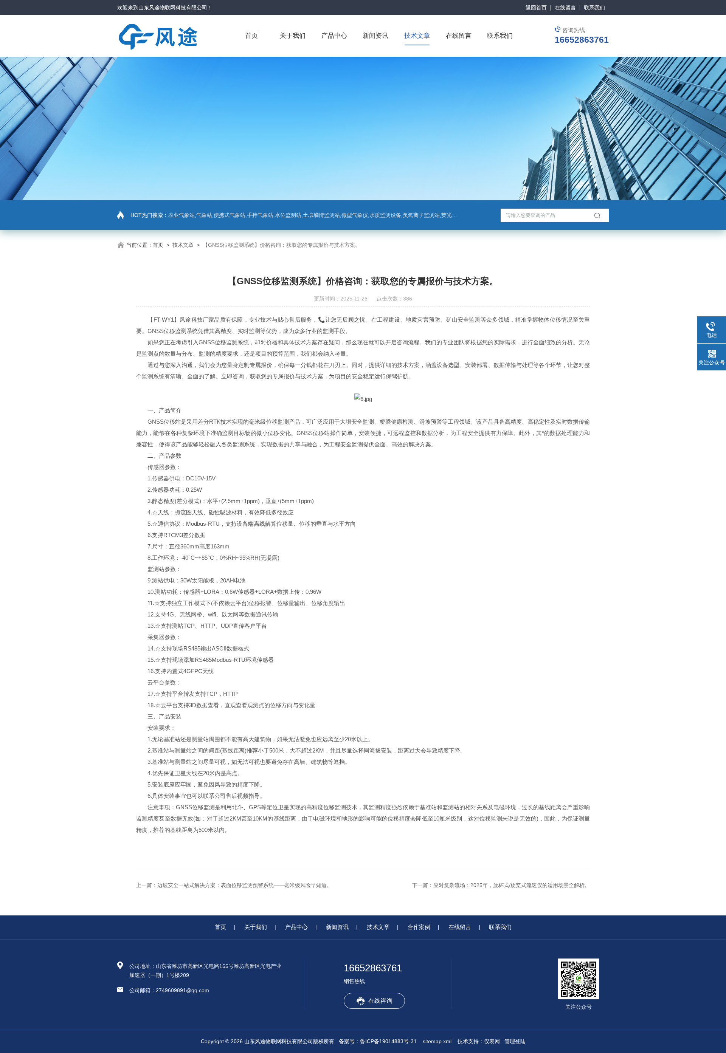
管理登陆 (515, 1041)
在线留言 (565, 8)
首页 (251, 35)
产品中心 (334, 35)
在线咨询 (380, 1000)
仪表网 (492, 1041)
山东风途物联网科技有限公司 (172, 8)
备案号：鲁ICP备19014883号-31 (378, 1041)
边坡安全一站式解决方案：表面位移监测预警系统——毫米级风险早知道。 (244, 885)
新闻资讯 (375, 35)
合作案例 (419, 927)
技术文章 (417, 35)
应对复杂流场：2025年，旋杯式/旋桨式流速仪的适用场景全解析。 (511, 885)
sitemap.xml (437, 1041)
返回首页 (536, 8)
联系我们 (594, 8)
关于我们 (293, 35)
